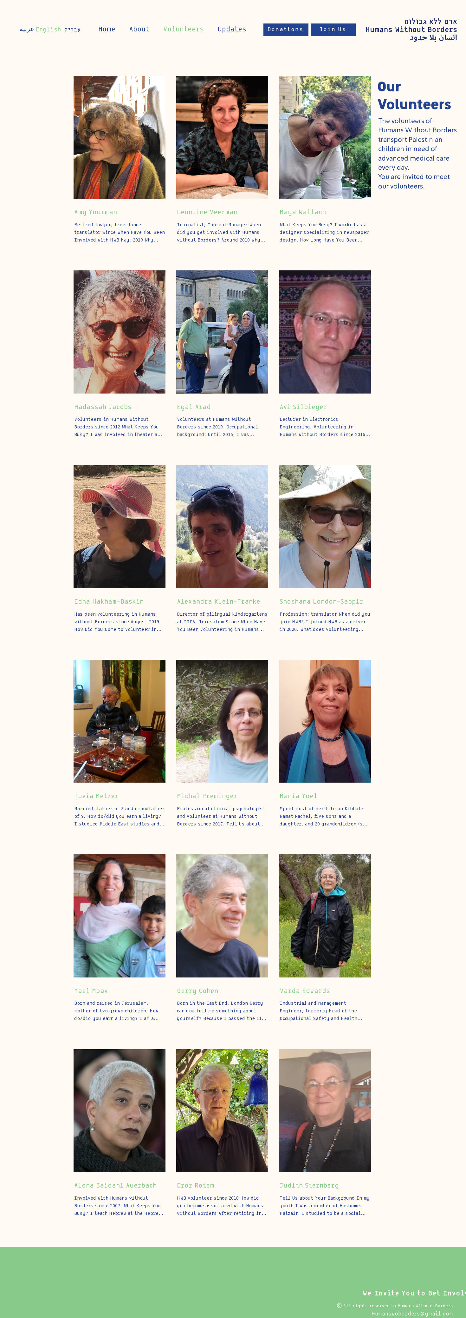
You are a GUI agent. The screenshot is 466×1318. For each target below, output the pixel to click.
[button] (231, 29)
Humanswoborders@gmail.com (412, 1314)
